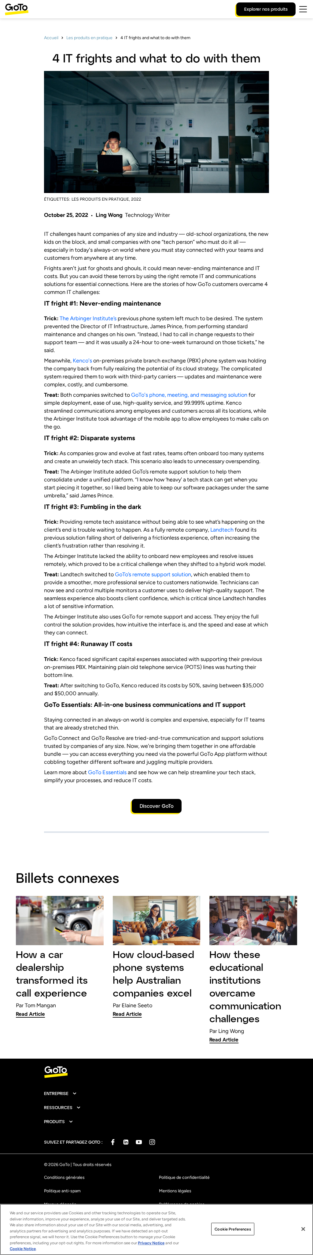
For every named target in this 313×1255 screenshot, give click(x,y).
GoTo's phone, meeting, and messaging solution (189, 395)
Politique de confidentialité (184, 1177)
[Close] (303, 1229)
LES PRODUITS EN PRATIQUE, (101, 199)
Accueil (51, 37)
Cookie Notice (23, 1248)
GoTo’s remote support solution (153, 574)
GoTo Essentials (107, 772)
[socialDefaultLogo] (113, 1142)
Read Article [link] (30, 1014)
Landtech (222, 529)
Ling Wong (109, 215)
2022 (136, 199)
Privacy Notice (151, 1243)
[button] (60, 1093)
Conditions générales (64, 1177)
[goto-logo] (156, 1072)
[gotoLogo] (17, 9)
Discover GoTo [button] (157, 806)
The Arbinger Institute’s (88, 318)
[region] (156, 1229)
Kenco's (82, 360)
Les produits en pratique (89, 37)
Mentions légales (175, 1191)
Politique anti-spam (62, 1191)
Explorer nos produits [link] (266, 9)
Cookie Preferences (233, 1229)
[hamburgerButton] (303, 9)
